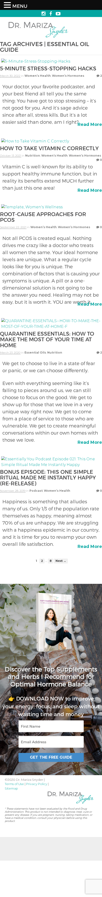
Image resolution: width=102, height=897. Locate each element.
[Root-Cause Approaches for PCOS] (32, 208)
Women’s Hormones (68, 75)
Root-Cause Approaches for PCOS (43, 217)
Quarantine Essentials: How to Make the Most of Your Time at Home (47, 339)
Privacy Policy (36, 784)
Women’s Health (37, 75)
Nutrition (32, 155)
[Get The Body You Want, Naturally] (38, 38)
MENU (19, 6)
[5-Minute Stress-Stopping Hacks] (35, 62)
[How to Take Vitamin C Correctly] (35, 142)
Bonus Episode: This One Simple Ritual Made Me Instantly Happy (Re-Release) (48, 477)
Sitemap (11, 788)
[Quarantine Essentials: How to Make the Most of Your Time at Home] (51, 327)
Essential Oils (35, 352)
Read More (90, 124)
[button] (8, 5)
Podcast (36, 490)
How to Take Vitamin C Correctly (49, 148)
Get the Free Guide (51, 757)
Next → (61, 561)
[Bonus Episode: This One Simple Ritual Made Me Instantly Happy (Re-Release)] (51, 466)
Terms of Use (14, 784)
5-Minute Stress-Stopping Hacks (48, 68)
